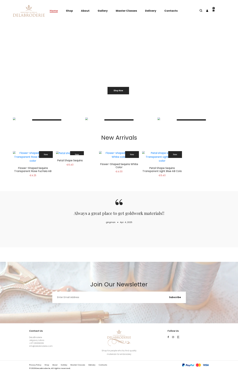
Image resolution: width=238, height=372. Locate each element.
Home (54, 11)
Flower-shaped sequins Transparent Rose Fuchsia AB (32, 169)
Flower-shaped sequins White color (119, 165)
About (85, 11)
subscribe (175, 297)
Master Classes (126, 11)
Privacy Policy (35, 365)
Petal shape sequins (70, 160)
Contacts (171, 11)
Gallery (103, 11)
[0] (213, 10)
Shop (69, 11)
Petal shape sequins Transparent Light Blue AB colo (162, 169)
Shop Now (118, 90)
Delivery (150, 11)
